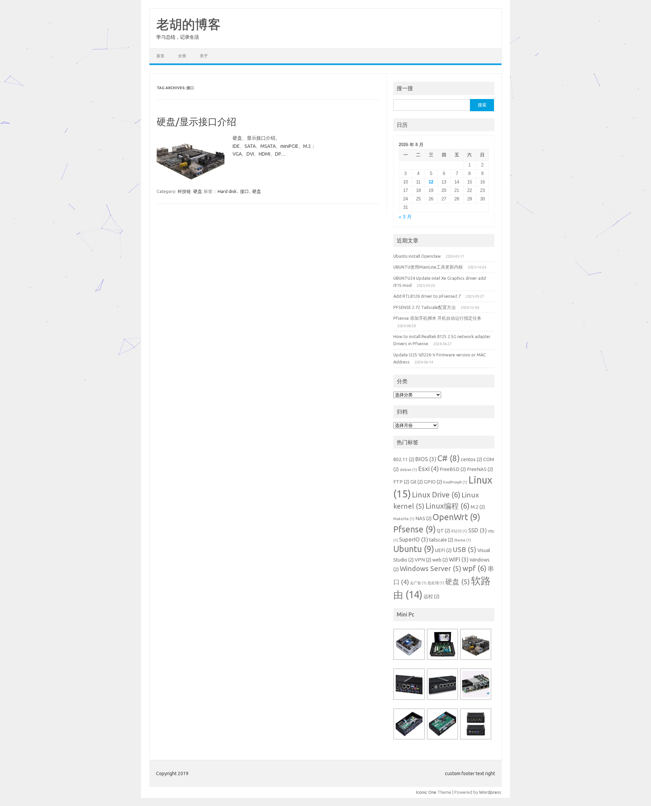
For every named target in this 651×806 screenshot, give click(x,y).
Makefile (403, 519)
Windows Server (430, 568)
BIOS (425, 459)
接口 (244, 191)
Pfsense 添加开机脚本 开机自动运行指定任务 (437, 318)
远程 (431, 596)
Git (416, 482)
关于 (204, 56)
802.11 (403, 459)
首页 (160, 56)
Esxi (428, 468)
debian (408, 470)
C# (448, 458)
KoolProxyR (455, 482)
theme (462, 540)
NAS (423, 518)
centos (471, 459)
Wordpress (490, 792)
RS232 (459, 531)
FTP (401, 482)
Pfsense (414, 529)
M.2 (478, 507)
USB (464, 549)
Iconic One (426, 792)
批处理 (436, 583)
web (440, 560)
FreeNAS (480, 469)
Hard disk (227, 191)
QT (443, 530)
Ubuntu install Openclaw (417, 256)
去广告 (418, 583)
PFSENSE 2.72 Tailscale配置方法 (424, 307)
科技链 (184, 191)
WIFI (459, 559)
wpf (474, 568)
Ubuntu (413, 549)
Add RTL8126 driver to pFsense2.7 (427, 296)
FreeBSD (453, 469)
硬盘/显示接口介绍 (196, 121)
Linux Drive (436, 494)
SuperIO (413, 539)
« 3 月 (405, 216)
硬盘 (197, 191)
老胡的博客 (188, 24)
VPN (423, 560)
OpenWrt (456, 517)
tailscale (441, 540)
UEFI (443, 550)
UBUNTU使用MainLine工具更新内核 (428, 266)
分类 (182, 56)
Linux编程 (448, 506)
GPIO (433, 482)
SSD (477, 530)
